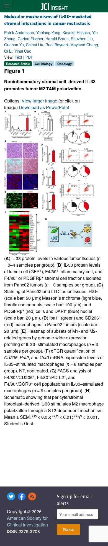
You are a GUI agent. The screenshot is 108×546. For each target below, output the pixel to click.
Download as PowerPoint (44, 107)
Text (18, 57)
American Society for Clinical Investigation (27, 521)
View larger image (39, 101)
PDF (29, 57)
